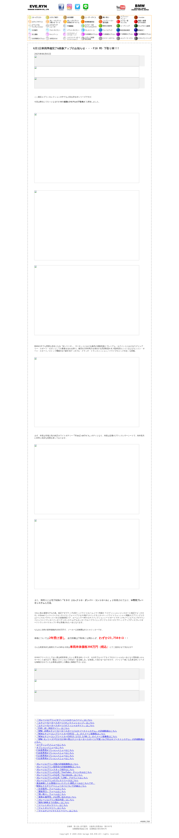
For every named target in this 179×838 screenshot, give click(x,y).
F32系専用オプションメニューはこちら (55, 758)
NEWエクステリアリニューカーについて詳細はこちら (61, 786)
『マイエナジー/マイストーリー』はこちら (57, 810)
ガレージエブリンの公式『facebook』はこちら (59, 775)
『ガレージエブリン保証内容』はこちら (55, 799)
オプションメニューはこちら (50, 747)
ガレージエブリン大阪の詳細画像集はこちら (57, 764)
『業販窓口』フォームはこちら (51, 791)
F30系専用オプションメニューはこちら (55, 750)
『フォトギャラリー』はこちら (51, 808)
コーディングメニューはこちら (51, 744)
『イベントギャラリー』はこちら (52, 805)
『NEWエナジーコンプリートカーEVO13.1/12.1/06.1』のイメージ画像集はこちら (76, 736)
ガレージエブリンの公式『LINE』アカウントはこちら (62, 777)
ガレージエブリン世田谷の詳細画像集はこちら (58, 766)
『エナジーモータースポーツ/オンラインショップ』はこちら (65, 722)
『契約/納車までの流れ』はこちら (52, 802)
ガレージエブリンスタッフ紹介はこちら (55, 769)
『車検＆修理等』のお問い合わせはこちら (56, 797)
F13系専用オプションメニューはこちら (55, 755)
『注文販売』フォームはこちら (51, 788)
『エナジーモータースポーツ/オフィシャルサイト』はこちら (65, 725)
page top (145, 821)
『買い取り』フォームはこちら (51, 794)
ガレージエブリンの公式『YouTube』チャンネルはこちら (64, 772)
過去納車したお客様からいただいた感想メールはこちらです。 (65, 783)
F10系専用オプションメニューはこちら (55, 753)
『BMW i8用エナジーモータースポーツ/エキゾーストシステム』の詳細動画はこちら (76, 731)
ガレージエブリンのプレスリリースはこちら (57, 780)
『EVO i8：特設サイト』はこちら (52, 728)
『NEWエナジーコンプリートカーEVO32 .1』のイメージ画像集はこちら (70, 733)
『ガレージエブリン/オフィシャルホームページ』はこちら (64, 720)
